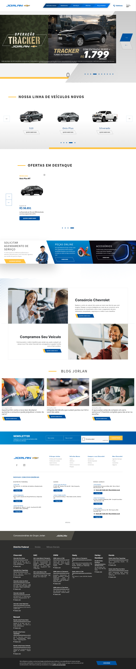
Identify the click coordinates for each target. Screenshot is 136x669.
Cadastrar (116, 438)
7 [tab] (104, 74)
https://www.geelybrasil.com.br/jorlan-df (82, 560)
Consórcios (91, 465)
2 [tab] (87, 74)
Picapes (72, 467)
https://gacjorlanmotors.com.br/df (42, 559)
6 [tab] (101, 74)
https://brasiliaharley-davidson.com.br (100, 564)
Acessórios (115, 463)
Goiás (38, 547)
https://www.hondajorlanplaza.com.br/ (118, 559)
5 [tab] (97, 74)
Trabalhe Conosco (54, 465)
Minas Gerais (53, 547)
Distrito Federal (21, 547)
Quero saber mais (31, 132)
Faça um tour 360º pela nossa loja (108, 490)
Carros (71, 463)
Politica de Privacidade (55, 459)
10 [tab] (112, 74)
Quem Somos (53, 463)
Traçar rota (17, 490)
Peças (114, 461)
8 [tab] (107, 74)
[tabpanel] (68, 41)
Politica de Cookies (54, 461)
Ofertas (90, 463)
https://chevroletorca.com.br (20, 559)
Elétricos (72, 461)
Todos (71, 459)
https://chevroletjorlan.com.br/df (21, 582)
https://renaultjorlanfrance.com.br (22, 621)
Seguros (114, 465)
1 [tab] (85, 74)
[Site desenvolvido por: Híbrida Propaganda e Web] (68, 522)
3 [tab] (90, 74)
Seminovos (91, 459)
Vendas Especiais (92, 461)
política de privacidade (59, 665)
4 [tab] (93, 74)
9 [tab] (110, 74)
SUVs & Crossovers (75, 465)
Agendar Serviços (117, 459)
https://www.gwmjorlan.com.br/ (61, 559)
